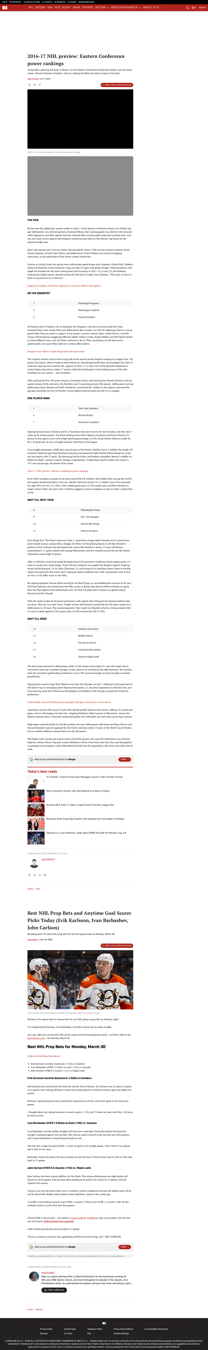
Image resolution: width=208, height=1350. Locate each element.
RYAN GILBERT (48, 1273)
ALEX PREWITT (48, 859)
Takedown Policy (94, 1329)
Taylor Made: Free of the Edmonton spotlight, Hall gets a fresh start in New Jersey (69, 702)
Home (30, 889)
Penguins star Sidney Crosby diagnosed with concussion (56, 351)
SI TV (156, 7)
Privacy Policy (46, 1329)
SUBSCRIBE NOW (86, 2)
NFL (31, 7)
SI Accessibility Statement (156, 1329)
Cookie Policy (70, 1329)
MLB (57, 7)
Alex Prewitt (32, 79)
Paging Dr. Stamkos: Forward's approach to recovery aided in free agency (64, 285)
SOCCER (40, 7)
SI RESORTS (59, 2)
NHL (38, 889)
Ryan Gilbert (32, 940)
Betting (39, 1310)
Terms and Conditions (123, 1329)
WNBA (76, 7)
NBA (50, 7)
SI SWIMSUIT (15, 2)
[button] (102, 7)
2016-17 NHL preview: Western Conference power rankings (57, 471)
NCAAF (66, 7)
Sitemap (44, 1334)
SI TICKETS (47, 2)
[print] (45, 875)
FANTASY (87, 7)
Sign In (202, 8)
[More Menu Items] (163, 7)
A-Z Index (68, 1334)
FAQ (89, 1334)
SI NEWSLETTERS (32, 2)
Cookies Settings (121, 1334)
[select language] (194, 7)
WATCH (147, 7)
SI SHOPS (71, 2)
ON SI (4, 2)
